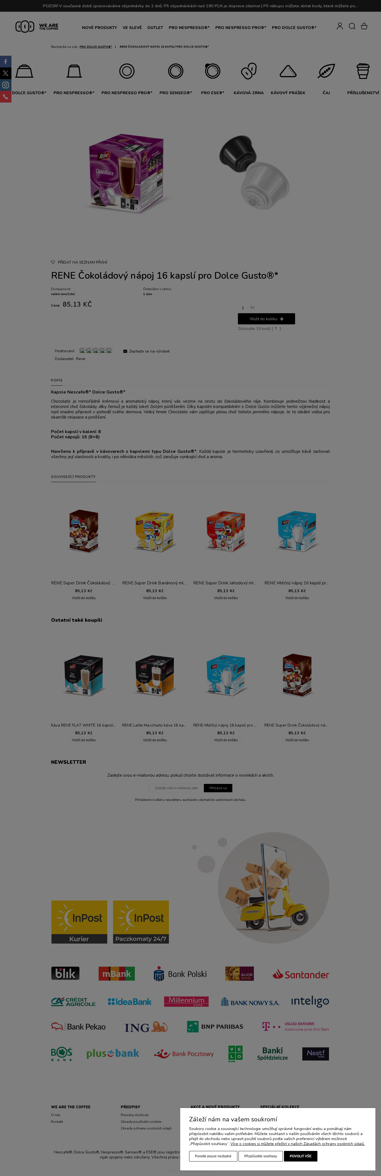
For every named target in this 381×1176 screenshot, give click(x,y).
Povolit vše (301, 1156)
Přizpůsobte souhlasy (260, 1156)
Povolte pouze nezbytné (213, 1156)
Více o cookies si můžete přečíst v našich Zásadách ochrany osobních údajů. (297, 1143)
